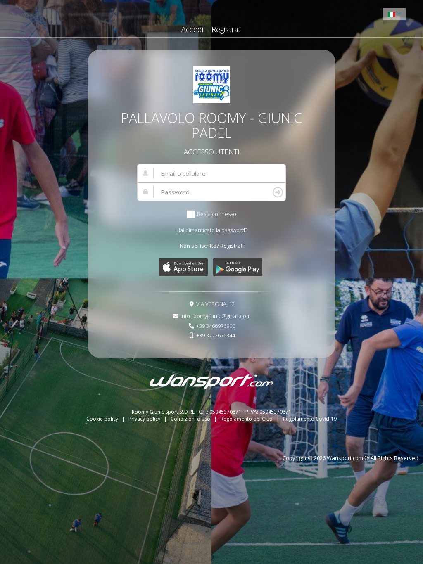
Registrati (227, 29)
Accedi (192, 29)
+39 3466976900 (215, 325)
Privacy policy (145, 418)
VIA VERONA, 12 (215, 304)
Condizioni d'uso (191, 418)
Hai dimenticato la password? (211, 230)
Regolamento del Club (247, 418)
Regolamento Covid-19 (310, 418)
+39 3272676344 (215, 335)
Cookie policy (102, 418)
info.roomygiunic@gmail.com (216, 316)
